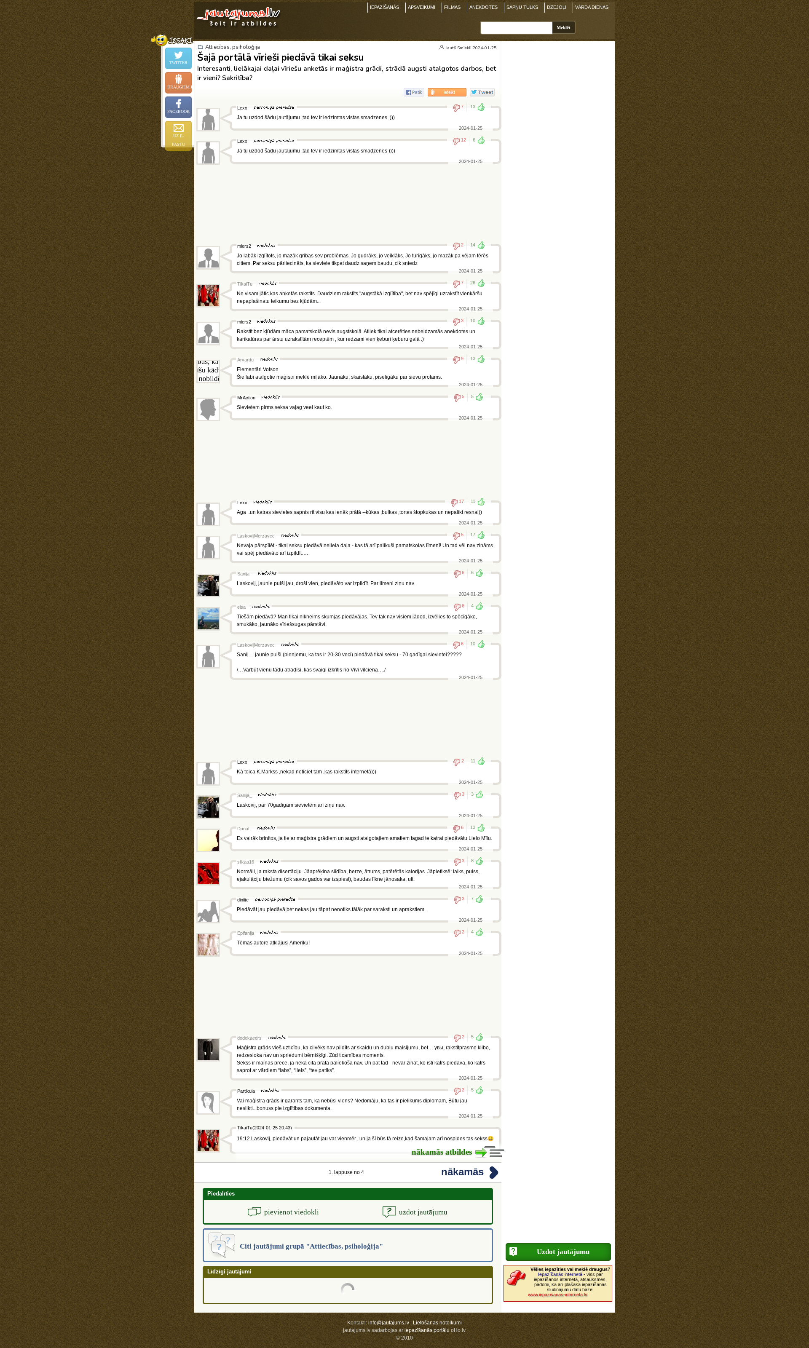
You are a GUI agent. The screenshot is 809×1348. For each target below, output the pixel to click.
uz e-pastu (178, 140)
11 (473, 501)
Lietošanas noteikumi (437, 1323)
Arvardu (245, 359)
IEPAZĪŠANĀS (384, 7)
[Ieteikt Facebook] (414, 92)
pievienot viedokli (291, 1212)
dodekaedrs (249, 1037)
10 (472, 320)
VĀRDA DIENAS (591, 7)
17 (461, 501)
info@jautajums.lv (388, 1323)
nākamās (462, 1171)
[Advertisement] (348, 204)
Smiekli (464, 48)
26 (472, 282)
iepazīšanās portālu (427, 1330)
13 (472, 106)
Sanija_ (244, 573)
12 (463, 139)
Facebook (178, 111)
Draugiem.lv (179, 87)
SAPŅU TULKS (522, 7)
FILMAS (452, 7)
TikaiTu (244, 283)
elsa (241, 607)
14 (472, 244)
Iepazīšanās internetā (560, 1274)
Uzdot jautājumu (563, 1252)
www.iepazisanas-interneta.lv (557, 1294)
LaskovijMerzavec (256, 535)
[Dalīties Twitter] (482, 92)
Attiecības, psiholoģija (232, 47)
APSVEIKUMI (421, 7)
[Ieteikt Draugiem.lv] (447, 92)
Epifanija (245, 933)
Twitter (178, 62)
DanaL (244, 828)
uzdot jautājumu (423, 1212)
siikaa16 (245, 861)
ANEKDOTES (483, 7)
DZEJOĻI (556, 7)
